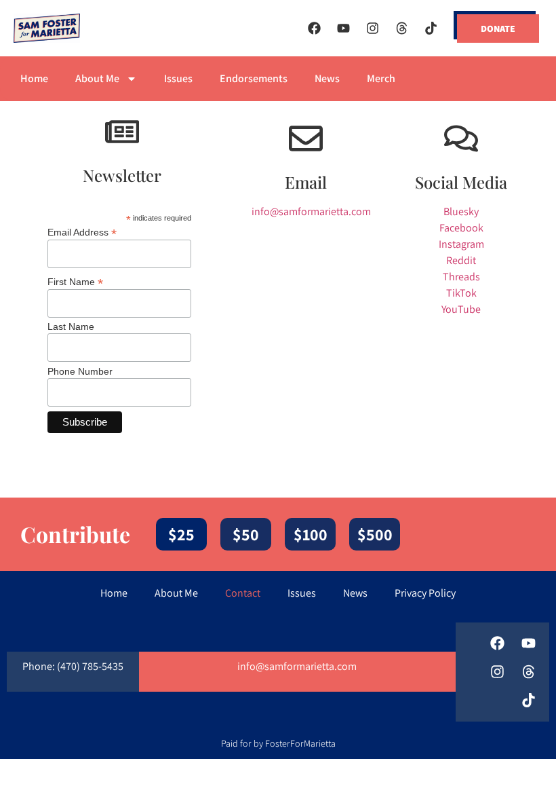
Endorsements (253, 78)
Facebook (461, 228)
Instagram (461, 244)
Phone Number (80, 371)
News (327, 78)
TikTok (461, 293)
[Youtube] (343, 28)
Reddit (461, 260)
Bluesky (461, 211)
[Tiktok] (430, 28)
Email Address (82, 232)
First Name (75, 281)
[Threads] (401, 28)
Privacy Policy (425, 593)
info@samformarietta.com (311, 211)
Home (34, 78)
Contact (242, 593)
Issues (178, 78)
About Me (97, 78)
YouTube (461, 309)
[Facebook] (314, 28)
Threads (461, 276)
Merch (381, 78)
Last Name (70, 326)
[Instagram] (372, 28)
